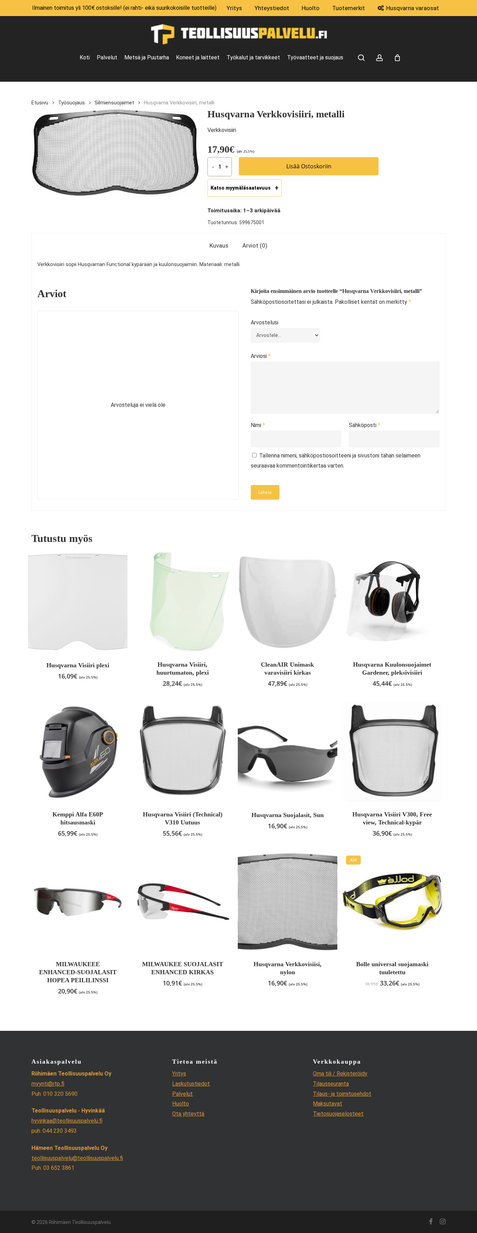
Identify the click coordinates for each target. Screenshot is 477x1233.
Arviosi (261, 356)
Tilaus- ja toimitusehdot (342, 1094)
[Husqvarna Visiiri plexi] (77, 602)
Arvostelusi (264, 322)
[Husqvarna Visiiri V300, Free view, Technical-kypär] (392, 752)
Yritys (179, 1073)
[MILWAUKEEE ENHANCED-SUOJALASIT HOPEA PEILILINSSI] (77, 902)
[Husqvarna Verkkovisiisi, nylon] (287, 902)
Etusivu (39, 103)
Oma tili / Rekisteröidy (340, 1073)
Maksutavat (327, 1103)
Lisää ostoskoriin (308, 166)
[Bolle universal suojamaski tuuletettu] (392, 902)
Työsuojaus (71, 103)
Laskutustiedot (191, 1083)
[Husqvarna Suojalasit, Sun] (287, 752)
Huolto (180, 1103)
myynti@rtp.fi (47, 1083)
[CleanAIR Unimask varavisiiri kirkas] (287, 602)
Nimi (258, 425)
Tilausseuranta (331, 1083)
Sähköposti (364, 425)
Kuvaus (219, 245)
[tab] (219, 245)
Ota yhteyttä (188, 1113)
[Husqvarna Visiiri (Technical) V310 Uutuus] (182, 752)
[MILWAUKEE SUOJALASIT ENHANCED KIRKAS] (182, 902)
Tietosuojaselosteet (338, 1113)
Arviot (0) (254, 245)
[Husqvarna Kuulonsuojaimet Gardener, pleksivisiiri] (392, 602)
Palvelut (182, 1094)
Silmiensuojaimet (114, 103)
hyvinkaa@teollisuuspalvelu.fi (66, 1120)
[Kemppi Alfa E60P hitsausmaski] (77, 752)
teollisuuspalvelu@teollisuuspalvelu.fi (77, 1158)
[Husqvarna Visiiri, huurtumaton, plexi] (182, 602)
